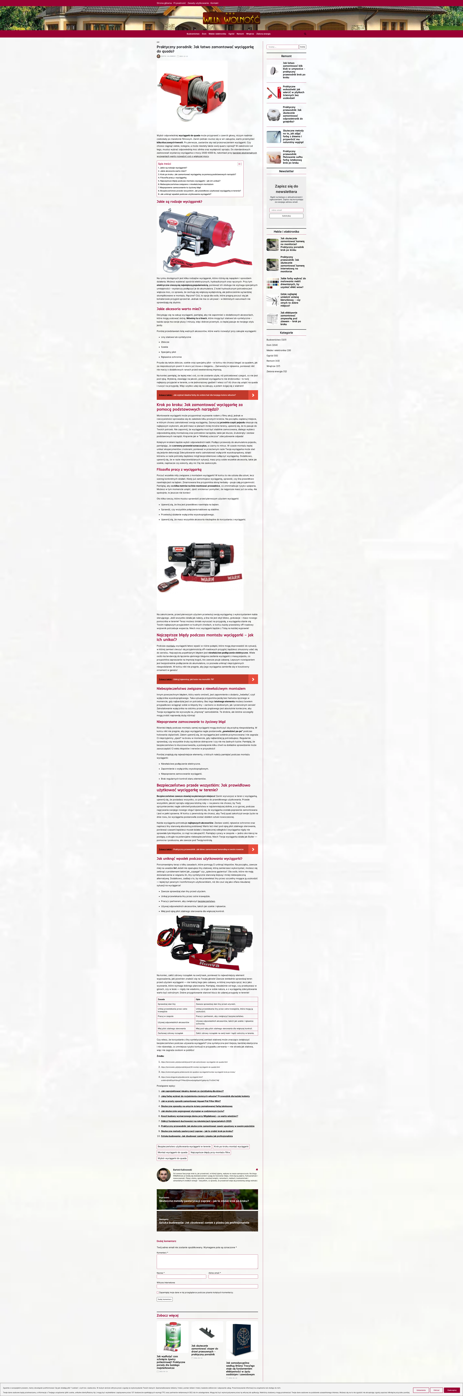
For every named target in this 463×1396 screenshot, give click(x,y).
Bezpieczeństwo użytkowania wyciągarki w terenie (184, 1146)
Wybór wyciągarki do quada (172, 1158)
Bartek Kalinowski (168, 56)
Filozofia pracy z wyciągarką (173, 177)
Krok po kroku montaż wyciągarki (231, 1146)
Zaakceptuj (451, 1390)
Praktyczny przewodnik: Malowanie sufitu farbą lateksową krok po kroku (293, 157)
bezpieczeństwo (206, 901)
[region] (231, 1389)
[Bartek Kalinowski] (164, 1175)
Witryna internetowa (166, 1282)
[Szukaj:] (283, 47)
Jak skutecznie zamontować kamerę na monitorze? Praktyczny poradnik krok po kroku (292, 244)
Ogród (231, 34)
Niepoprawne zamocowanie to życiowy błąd (180, 187)
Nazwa (161, 1273)
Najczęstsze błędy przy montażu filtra (210, 1152)
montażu (170, 646)
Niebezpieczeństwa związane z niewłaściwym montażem (186, 184)
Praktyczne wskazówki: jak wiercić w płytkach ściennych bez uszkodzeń (293, 92)
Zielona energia (263, 34)
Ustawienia (421, 1390)
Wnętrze (250, 34)
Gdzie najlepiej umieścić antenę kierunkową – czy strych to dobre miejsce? (290, 300)
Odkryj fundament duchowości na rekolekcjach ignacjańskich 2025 (196, 1121)
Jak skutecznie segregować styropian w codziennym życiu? (192, 1111)
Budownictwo (193, 34)
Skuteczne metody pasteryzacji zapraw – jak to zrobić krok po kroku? (197, 1131)
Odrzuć (436, 1390)
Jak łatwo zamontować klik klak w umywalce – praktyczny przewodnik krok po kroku (294, 70)
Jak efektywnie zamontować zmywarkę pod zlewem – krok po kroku (291, 318)
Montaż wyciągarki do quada (172, 1152)
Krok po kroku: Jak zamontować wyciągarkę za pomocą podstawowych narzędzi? (198, 174)
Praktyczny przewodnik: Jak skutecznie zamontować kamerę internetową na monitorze (292, 264)
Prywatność (180, 3)
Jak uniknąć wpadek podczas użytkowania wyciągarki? (185, 194)
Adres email (215, 1273)
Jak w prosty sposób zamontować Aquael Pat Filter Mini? (191, 1101)
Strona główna (164, 3)
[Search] (305, 34)
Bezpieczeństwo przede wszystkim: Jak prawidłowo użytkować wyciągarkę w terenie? (200, 191)
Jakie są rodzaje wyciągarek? (173, 168)
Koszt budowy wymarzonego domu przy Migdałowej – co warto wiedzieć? (199, 1116)
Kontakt (214, 3)
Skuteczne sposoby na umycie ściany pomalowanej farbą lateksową (196, 1106)
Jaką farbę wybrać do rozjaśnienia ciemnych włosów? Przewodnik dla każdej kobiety (205, 1096)
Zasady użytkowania (198, 3)
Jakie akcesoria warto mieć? (173, 171)
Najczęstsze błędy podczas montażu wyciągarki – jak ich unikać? (190, 181)
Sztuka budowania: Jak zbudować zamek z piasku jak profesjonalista (197, 1136)
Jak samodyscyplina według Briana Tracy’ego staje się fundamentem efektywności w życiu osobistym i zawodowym (240, 1368)
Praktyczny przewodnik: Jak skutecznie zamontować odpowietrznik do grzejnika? (293, 114)
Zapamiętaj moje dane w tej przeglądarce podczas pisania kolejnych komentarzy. (196, 1292)
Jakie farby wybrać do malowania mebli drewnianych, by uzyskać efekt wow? (293, 283)
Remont (240, 34)
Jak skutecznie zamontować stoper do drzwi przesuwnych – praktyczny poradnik (204, 1350)
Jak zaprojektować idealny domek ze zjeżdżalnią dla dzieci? (192, 1091)
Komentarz (162, 1253)
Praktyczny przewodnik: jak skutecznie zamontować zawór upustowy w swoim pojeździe (208, 1126)
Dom (204, 34)
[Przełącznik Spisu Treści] (238, 164)
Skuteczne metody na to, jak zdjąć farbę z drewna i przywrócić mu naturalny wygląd (293, 136)
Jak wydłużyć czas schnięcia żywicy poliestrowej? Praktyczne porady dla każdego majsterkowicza (171, 1362)
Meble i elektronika (217, 34)
